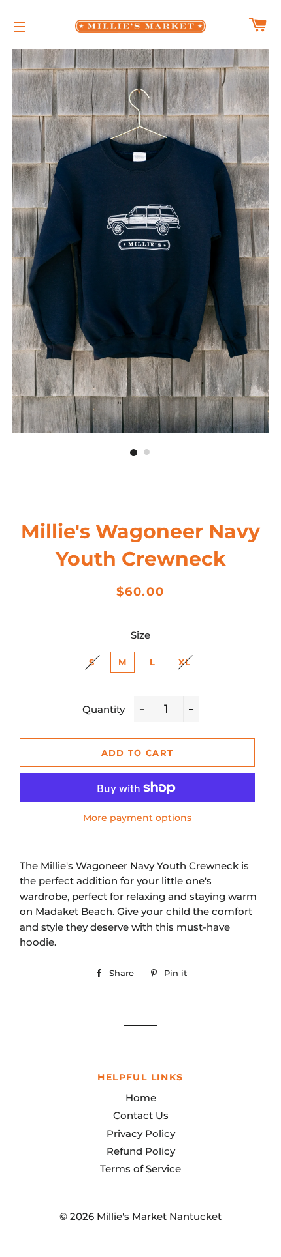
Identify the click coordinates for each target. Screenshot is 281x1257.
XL (184, 662)
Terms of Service (140, 1169)
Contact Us (141, 1115)
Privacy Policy (141, 1133)
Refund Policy (141, 1151)
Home (140, 1097)
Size (140, 635)
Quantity (103, 709)
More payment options (137, 818)
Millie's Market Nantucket (159, 1216)
